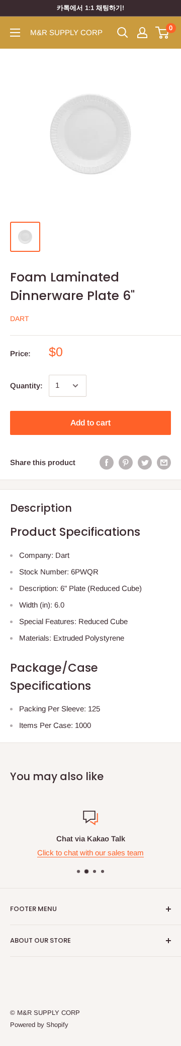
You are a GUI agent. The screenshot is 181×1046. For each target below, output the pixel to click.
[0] (162, 33)
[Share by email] (164, 462)
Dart (19, 319)
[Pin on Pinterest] (126, 462)
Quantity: (26, 385)
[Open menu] (15, 33)
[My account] (142, 32)
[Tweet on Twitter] (145, 462)
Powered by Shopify (39, 1024)
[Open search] (122, 32)
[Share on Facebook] (107, 462)
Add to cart (90, 422)
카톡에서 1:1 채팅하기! (90, 8)
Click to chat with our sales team (90, 852)
